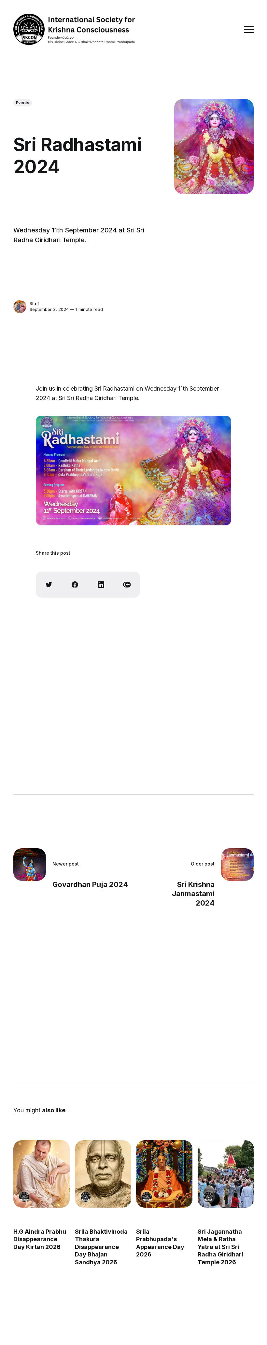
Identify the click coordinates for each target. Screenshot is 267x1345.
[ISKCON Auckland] (24, 1197)
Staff (34, 303)
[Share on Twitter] (49, 585)
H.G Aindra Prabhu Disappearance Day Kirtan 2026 (39, 1239)
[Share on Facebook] (75, 585)
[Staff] (19, 306)
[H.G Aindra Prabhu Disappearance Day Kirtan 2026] (41, 1174)
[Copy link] (127, 585)
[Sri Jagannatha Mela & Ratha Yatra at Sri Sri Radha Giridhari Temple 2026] (226, 1174)
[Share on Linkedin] (101, 585)
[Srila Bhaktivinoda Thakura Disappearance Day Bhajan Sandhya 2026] (103, 1174)
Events (22, 102)
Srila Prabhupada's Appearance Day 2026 (160, 1243)
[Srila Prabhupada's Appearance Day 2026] (164, 1174)
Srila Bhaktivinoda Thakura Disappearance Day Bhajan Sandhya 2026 (101, 1247)
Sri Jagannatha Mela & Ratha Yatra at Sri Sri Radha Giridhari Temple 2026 (220, 1247)
